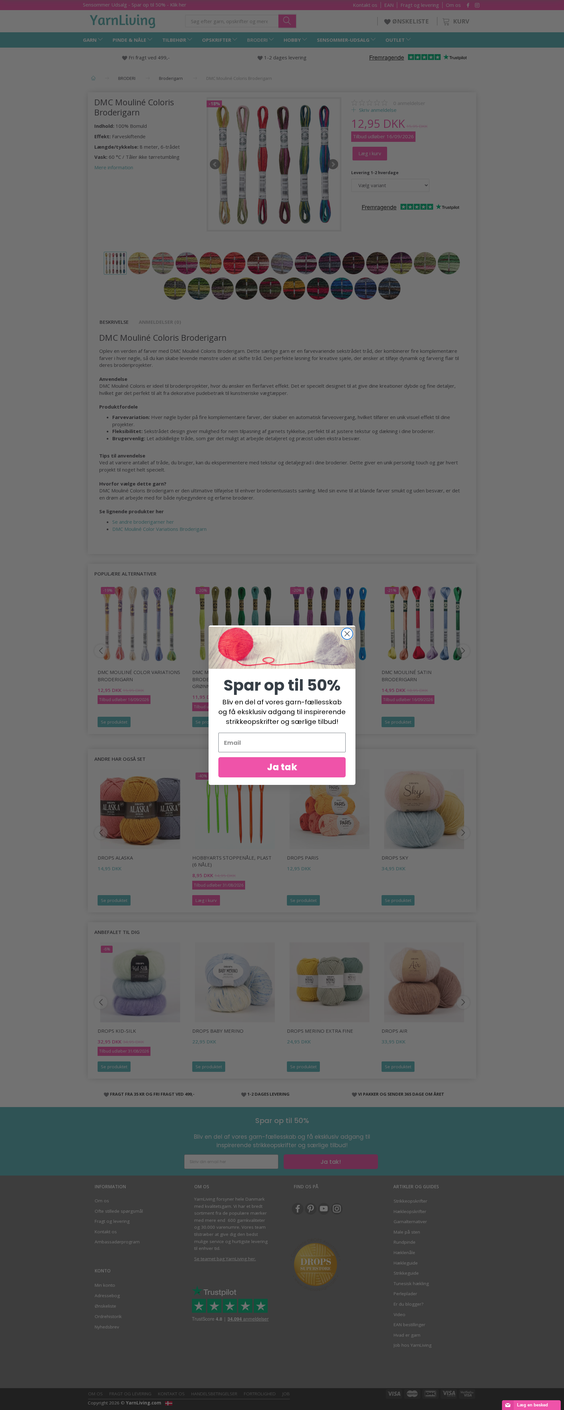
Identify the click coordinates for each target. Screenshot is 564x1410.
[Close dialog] (347, 633)
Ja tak (282, 767)
